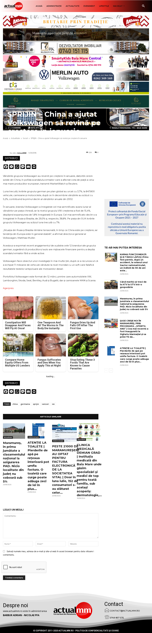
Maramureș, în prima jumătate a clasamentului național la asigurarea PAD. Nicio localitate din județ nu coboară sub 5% (14, 462)
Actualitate (8, 437)
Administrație (33, 437)
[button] (143, 6)
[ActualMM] (6, 153)
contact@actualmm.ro (125, 610)
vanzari (45, 404)
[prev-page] (106, 370)
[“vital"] (126, 217)
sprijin (36, 404)
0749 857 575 (117, 617)
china (15, 404)
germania (25, 404)
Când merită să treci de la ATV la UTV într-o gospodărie (133, 285)
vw (53, 404)
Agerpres (8, 288)
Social (12, 106)
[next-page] (111, 370)
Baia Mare (81, 439)
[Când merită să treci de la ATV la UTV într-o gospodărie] (111, 284)
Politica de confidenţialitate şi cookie (97, 630)
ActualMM (21, 153)
